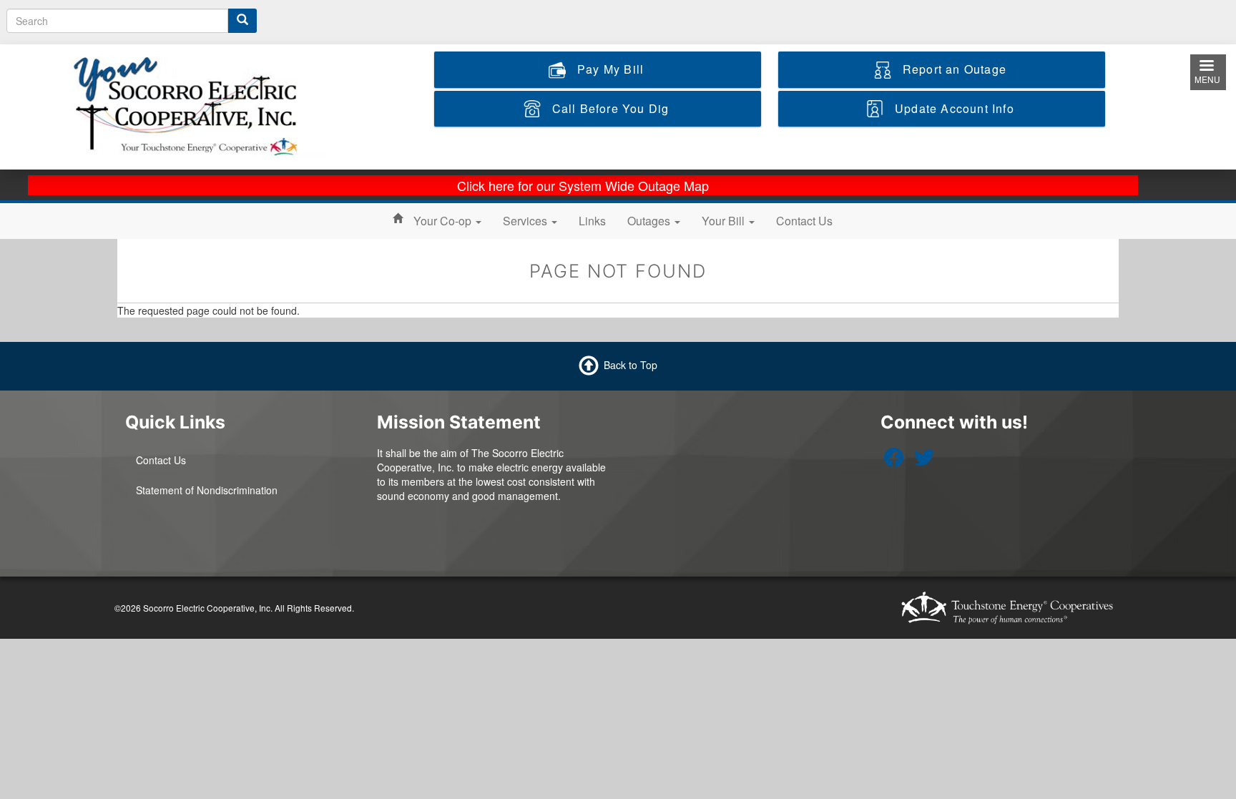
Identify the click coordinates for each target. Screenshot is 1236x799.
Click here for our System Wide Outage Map (583, 185)
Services (526, 220)
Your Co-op (443, 220)
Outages (650, 220)
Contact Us (804, 220)
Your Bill (724, 220)
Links (592, 220)
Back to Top (630, 364)
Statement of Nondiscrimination (207, 490)
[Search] (242, 21)
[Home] (198, 105)
